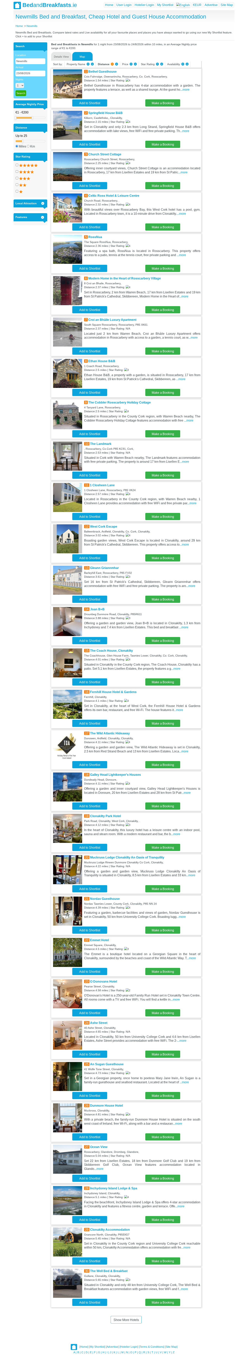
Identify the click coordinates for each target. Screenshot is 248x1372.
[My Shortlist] (97, 1346)
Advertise (211, 5)
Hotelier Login (144, 5)
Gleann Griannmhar (104, 568)
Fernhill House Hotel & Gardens (113, 692)
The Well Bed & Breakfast (108, 1271)
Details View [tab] (61, 56)
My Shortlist (165, 5)
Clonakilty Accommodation (110, 1229)
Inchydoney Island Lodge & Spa (113, 1188)
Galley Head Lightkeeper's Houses (115, 774)
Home (109, 5)
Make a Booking (163, 103)
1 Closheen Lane (102, 485)
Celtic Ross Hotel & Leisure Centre (113, 195)
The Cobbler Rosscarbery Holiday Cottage (119, 402)
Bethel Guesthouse (102, 71)
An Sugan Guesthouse (107, 1064)
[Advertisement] (217, 100)
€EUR (197, 5)
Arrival (19, 67)
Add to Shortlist (89, 103)
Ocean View (98, 1147)
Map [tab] (82, 56)
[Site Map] (171, 1346)
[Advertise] (112, 1346)
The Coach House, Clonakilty (111, 650)
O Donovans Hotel (103, 981)
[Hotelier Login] (129, 1346)
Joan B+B (97, 609)
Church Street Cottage (104, 154)
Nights (19, 79)
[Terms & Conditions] (151, 1346)
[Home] (83, 1346)
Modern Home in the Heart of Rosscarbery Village (124, 278)
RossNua (95, 237)
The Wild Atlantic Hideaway (110, 733)
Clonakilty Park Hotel (105, 816)
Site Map (227, 5)
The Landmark (100, 443)
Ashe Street (98, 1023)
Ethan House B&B (101, 361)
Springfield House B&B (105, 113)
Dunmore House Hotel (106, 1105)
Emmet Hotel (99, 940)
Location (21, 55)
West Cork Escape (103, 526)
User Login (124, 5)
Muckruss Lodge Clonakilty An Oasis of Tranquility (127, 857)
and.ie (49, 5)
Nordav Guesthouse (105, 898)
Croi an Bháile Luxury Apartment (112, 319)
